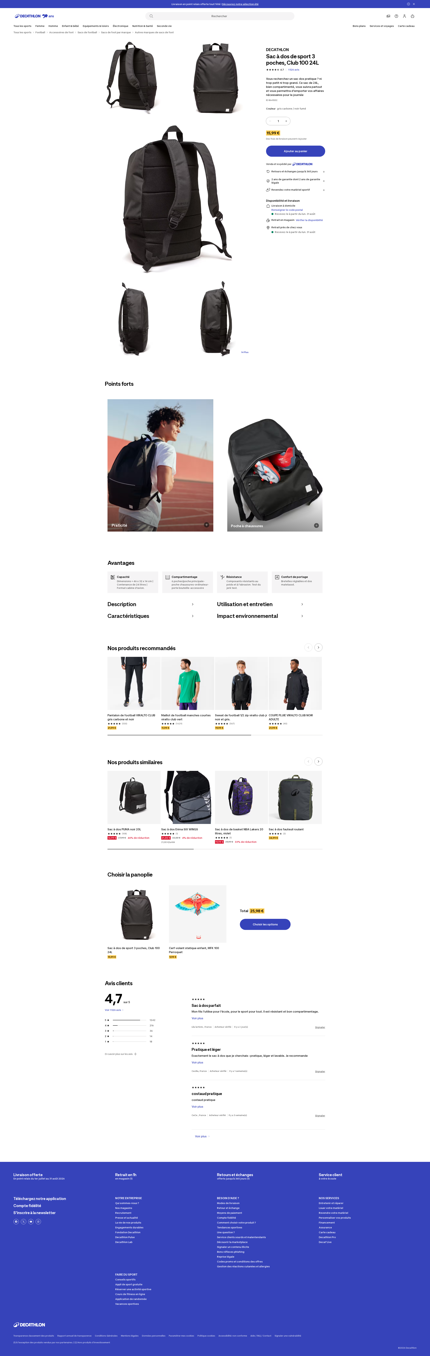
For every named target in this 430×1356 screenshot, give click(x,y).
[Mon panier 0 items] (412, 16)
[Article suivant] (318, 647)
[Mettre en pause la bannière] (408, 4)
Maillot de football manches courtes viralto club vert (186, 717)
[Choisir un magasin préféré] (388, 16)
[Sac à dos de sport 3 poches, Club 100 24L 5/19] (215, 319)
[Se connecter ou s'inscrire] (404, 16)
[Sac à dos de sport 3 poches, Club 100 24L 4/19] (134, 319)
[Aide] (396, 16)
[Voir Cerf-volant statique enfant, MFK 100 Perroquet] (197, 914)
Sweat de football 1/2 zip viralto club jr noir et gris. (241, 717)
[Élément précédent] (308, 647)
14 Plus (244, 352)
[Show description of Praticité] (206, 525)
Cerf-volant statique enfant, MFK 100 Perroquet (194, 950)
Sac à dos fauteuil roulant (286, 829)
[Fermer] (414, 4)
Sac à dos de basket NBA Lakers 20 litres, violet (239, 831)
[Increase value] (286, 121)
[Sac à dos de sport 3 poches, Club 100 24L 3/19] (174, 198)
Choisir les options (265, 924)
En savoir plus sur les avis (119, 1054)
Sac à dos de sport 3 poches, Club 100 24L (134, 950)
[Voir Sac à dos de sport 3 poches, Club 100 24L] (136, 914)
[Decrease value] (270, 121)
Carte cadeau (406, 26)
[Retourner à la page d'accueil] (34, 16)
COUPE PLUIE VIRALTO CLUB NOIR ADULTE (291, 717)
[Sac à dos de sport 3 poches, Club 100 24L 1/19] (215, 77)
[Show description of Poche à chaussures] (316, 525)
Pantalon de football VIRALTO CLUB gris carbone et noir (131, 717)
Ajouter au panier (295, 151)
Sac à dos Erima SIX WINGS (179, 829)
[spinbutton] (278, 121)
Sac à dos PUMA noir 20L (124, 829)
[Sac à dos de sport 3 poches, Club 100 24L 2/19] (134, 77)
